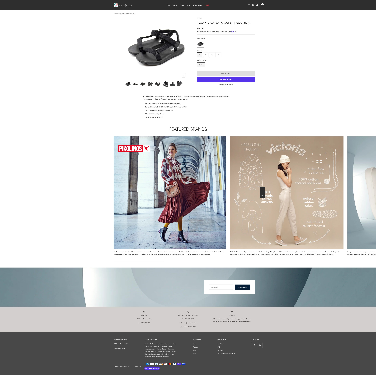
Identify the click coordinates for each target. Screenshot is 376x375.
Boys (182, 5)
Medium (201, 65)
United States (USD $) (121, 366)
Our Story (220, 344)
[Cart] (261, 5)
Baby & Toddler (197, 5)
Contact (220, 350)
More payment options (226, 84)
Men (168, 5)
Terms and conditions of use (226, 353)
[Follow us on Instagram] (259, 345)
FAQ (218, 347)
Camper (199, 18)
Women (175, 5)
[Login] (257, 5)
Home (115, 13)
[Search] (253, 5)
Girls (188, 5)
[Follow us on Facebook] (254, 345)
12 (218, 55)
